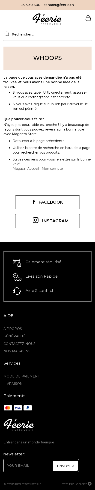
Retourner (21, 141)
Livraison (13, 384)
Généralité (14, 336)
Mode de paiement (21, 376)
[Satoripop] (90, 484)
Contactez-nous (19, 344)
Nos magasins (16, 351)
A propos (12, 329)
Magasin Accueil (26, 168)
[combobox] (47, 34)
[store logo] (47, 19)
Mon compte (52, 168)
